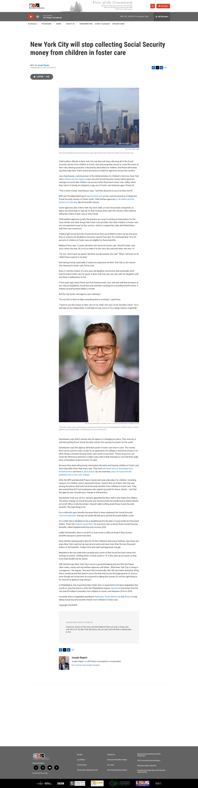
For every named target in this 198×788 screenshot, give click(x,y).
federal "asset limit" (84, 524)
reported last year (94, 196)
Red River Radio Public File (146, 766)
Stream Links (118, 24)
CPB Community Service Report (148, 760)
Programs (46, 24)
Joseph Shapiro (43, 65)
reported (114, 588)
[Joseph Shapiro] (64, 663)
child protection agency (75, 179)
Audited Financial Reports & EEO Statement (149, 755)
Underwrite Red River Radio (117, 760)
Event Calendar (102, 24)
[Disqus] (99, 715)
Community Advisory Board (117, 770)
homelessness (66, 471)
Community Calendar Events (87, 770)
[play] (31, 16)
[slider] (41, 16)
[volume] (38, 16)
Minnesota (115, 596)
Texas (107, 596)
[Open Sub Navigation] (38, 24)
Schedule (32, 24)
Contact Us (111, 754)
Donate (164, 6)
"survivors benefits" (68, 515)
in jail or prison (88, 471)
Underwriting (86, 24)
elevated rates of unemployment (118, 468)
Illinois (127, 596)
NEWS (58, 24)
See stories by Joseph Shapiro (86, 665)
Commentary (82, 765)
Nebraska (99, 596)
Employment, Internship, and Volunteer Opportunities (151, 771)
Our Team (110, 765)
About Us (70, 24)
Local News (81, 760)
